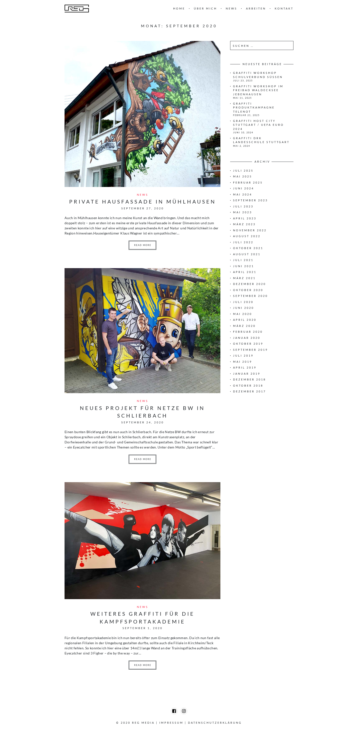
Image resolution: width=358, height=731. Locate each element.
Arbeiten (256, 8)
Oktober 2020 (248, 290)
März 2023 (244, 224)
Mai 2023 (242, 212)
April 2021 (244, 271)
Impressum (171, 722)
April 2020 (244, 319)
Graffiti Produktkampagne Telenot (254, 107)
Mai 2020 (242, 313)
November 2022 (250, 230)
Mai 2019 (242, 361)
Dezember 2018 (249, 379)
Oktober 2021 (248, 248)
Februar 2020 (248, 331)
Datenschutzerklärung (215, 722)
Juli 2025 (243, 170)
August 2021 (247, 254)
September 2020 (250, 295)
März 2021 (244, 278)
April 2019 (244, 367)
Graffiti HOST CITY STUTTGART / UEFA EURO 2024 (258, 124)
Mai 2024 (242, 194)
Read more (142, 245)
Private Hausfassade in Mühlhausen (142, 201)
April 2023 (244, 218)
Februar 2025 (248, 182)
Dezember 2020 (249, 283)
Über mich (205, 8)
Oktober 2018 (248, 385)
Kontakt (284, 8)
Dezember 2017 (249, 391)
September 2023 (250, 200)
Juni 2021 (243, 266)
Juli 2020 (243, 301)
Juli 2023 (243, 206)
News (231, 8)
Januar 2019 (246, 373)
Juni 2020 (243, 307)
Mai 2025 (242, 176)
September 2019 (250, 349)
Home (179, 8)
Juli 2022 (243, 242)
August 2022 (247, 236)
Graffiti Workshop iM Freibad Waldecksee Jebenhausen (258, 90)
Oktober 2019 (248, 343)
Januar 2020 (246, 337)
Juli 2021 (243, 260)
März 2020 (244, 325)
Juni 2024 (243, 188)
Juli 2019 (243, 355)
